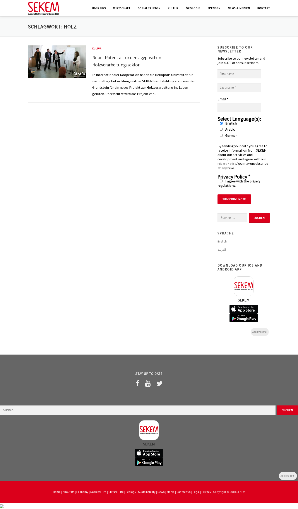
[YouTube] (148, 383)
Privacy (206, 492)
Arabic (230, 129)
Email (223, 99)
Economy (82, 492)
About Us (68, 492)
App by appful (259, 331)
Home (57, 492)
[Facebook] (137, 383)
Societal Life (98, 492)
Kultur (173, 8)
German (231, 135)
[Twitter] (159, 383)
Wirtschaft (121, 8)
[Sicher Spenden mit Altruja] (1, 506)
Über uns (99, 8)
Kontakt (263, 8)
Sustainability (147, 492)
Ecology (131, 492)
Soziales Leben (149, 8)
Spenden (214, 8)
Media (171, 492)
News (161, 492)
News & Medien (239, 8)
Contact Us (183, 492)
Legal (196, 492)
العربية (222, 250)
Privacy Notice (227, 164)
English (231, 123)
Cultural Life (116, 492)
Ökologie (193, 8)
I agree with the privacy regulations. (239, 183)
